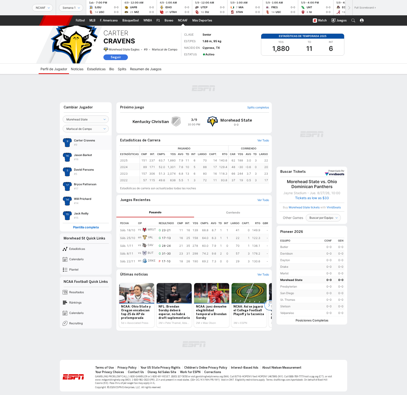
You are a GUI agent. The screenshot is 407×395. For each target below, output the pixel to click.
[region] (204, 164)
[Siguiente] (348, 7)
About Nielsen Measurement (281, 367)
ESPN (56, 20)
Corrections (212, 372)
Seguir (116, 57)
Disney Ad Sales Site (162, 372)
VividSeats (336, 171)
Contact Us (136, 372)
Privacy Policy (127, 367)
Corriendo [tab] (233, 212)
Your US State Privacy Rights (160, 367)
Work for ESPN (190, 372)
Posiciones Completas (312, 320)
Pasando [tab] (155, 212)
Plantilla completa (86, 227)
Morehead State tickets (304, 207)
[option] (136, 305)
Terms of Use (104, 367)
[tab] (155, 212)
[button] (353, 20)
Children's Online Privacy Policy (205, 367)
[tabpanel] (194, 241)
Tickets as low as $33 (312, 198)
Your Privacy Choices (109, 372)
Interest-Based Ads (244, 367)
